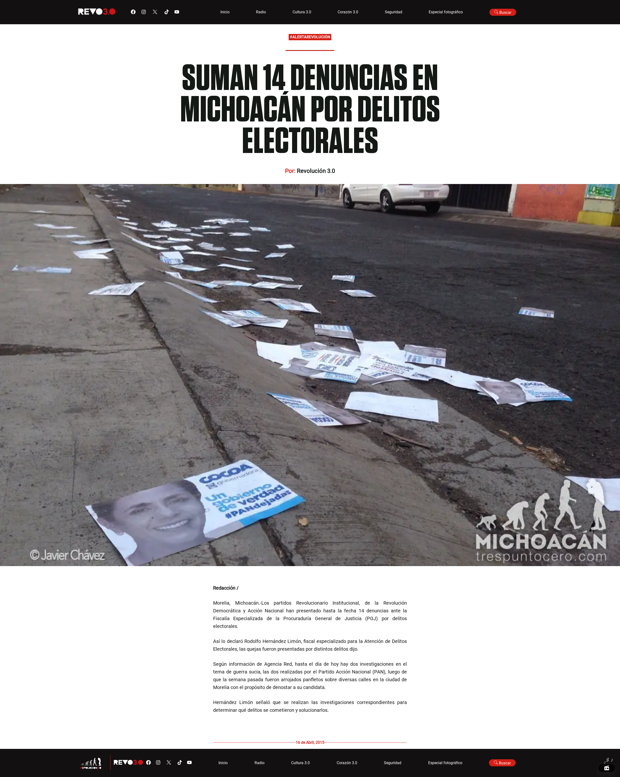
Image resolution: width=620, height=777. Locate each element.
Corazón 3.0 (348, 12)
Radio (261, 12)
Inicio (225, 12)
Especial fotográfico (446, 12)
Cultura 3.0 (302, 12)
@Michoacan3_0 (257, 588)
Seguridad (393, 12)
